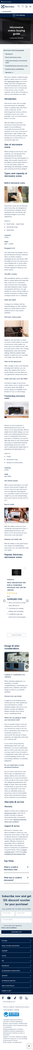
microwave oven (13, 81)
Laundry (4, 951)
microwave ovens (10, 813)
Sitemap (16, 1010)
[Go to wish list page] (23, 6)
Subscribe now (16, 932)
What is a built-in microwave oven (11, 868)
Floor (4, 955)
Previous (1, 15)
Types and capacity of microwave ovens (16, 61)
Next (30, 15)
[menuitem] (7, 6)
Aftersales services (8, 980)
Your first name (6, 913)
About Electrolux (8, 986)
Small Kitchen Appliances (10, 946)
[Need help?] (29, 1046)
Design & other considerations (14, 69)
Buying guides (7, 11)
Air (3, 960)
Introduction (9, 54)
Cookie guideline (8, 1010)
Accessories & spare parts (11, 971)
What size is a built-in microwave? (13, 879)
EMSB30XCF (10, 579)
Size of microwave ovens (13, 57)
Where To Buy (6, 991)
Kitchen (4, 940)
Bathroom (5, 966)
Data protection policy (22, 1007)
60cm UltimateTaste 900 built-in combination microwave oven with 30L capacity (16, 586)
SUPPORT (5, 975)
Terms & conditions (8, 1007)
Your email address (8, 919)
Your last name (21, 913)
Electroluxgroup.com (9, 1001)
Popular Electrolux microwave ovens (16, 66)
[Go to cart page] (27, 6)
